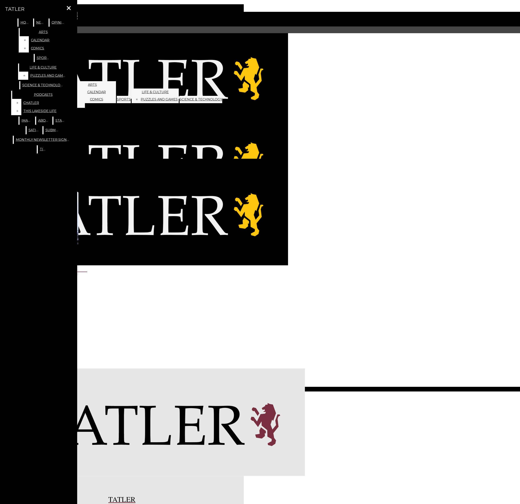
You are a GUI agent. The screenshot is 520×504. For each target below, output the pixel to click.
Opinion (59, 22)
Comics (96, 99)
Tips (44, 149)
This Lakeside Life (39, 111)
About (44, 120)
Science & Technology (201, 99)
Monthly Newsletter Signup (44, 140)
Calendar (96, 92)
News (41, 22)
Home (26, 22)
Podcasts (43, 95)
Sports (124, 99)
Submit (52, 130)
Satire (35, 130)
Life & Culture (155, 92)
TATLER (14, 9)
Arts (92, 85)
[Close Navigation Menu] (68, 8)
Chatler (31, 103)
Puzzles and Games (159, 99)
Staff (60, 120)
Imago (27, 120)
